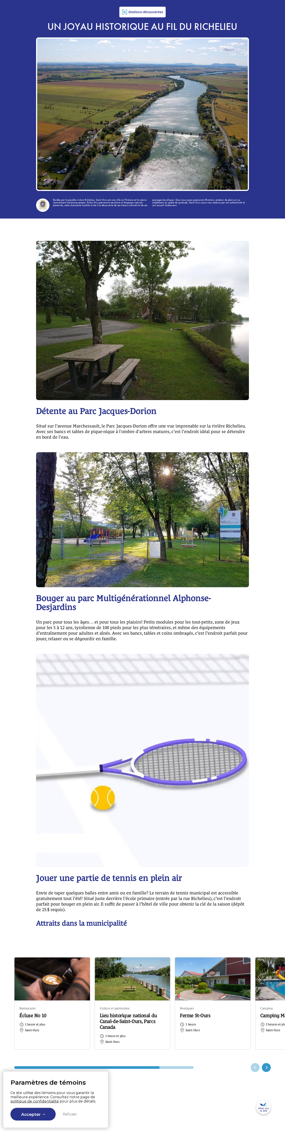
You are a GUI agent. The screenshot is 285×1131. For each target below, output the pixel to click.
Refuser (70, 1114)
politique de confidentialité (34, 1101)
